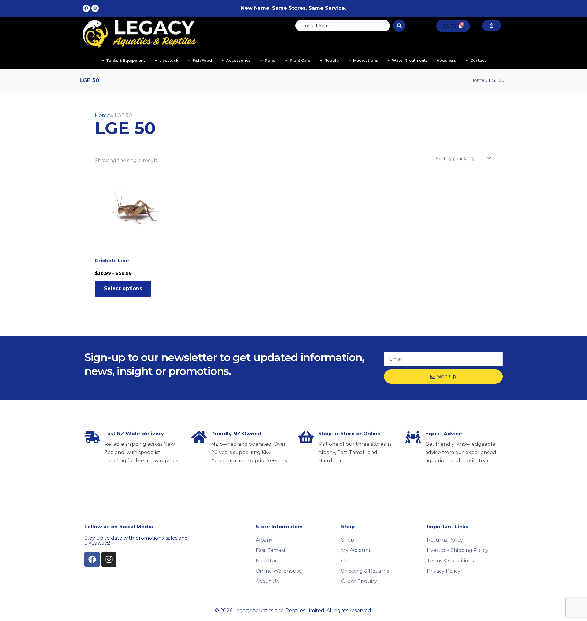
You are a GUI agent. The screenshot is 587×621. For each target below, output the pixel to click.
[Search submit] (399, 26)
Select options (123, 288)
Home (477, 80)
